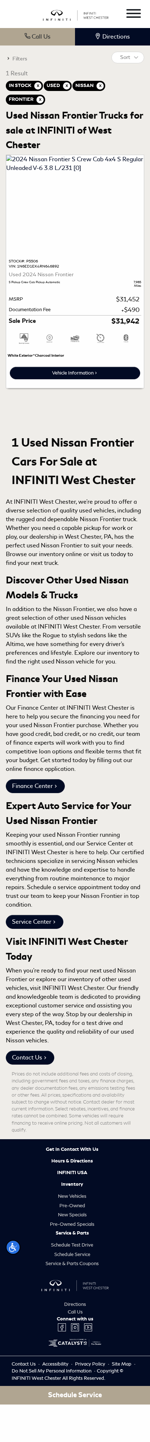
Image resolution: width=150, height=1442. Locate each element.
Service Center (31, 921)
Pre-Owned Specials (72, 1224)
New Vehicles (72, 1196)
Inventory (72, 1184)
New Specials (72, 1214)
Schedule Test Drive (72, 1245)
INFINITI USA (72, 1173)
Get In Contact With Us (72, 1149)
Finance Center (32, 786)
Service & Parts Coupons (72, 1263)
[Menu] (133, 15)
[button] (13, 1247)
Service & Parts (72, 1233)
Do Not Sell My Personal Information (52, 1371)
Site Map (122, 1364)
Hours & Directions (72, 1161)
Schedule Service (72, 1254)
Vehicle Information (73, 373)
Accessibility (56, 1364)
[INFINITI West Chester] (76, 14)
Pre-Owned (72, 1205)
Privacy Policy (90, 1364)
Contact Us (27, 1057)
